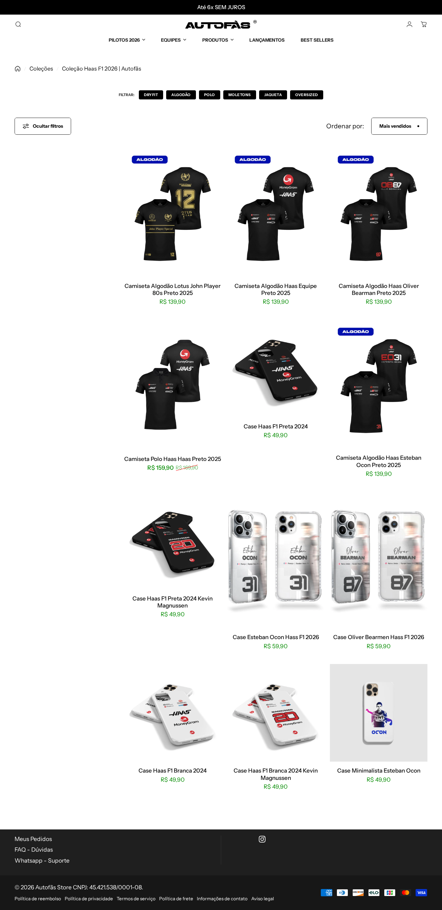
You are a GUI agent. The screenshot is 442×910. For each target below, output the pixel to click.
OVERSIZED (306, 94)
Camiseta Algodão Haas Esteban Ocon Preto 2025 (378, 461)
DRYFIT (151, 94)
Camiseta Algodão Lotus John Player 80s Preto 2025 (173, 289)
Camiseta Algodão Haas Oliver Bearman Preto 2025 (379, 289)
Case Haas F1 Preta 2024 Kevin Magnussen (172, 602)
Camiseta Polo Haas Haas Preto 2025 (172, 458)
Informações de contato (222, 898)
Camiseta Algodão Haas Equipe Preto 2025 (276, 289)
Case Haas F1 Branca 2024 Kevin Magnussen (276, 774)
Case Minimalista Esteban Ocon (378, 770)
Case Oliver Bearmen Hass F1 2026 (378, 637)
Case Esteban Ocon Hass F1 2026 (276, 637)
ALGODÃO (181, 94)
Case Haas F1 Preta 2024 (276, 426)
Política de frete (176, 898)
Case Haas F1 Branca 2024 (173, 770)
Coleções (41, 68)
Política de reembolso (38, 898)
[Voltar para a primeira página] (18, 69)
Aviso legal (262, 898)
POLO (209, 94)
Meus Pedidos (33, 839)
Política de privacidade (89, 898)
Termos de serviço (136, 898)
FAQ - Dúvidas (34, 849)
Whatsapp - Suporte (42, 860)
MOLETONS (239, 94)
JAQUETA (273, 94)
